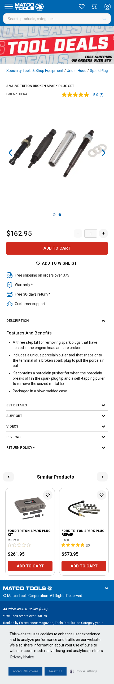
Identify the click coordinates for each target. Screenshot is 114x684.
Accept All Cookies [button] (25, 671)
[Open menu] (8, 6)
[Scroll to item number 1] (54, 214)
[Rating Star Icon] (10, 545)
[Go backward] (10, 153)
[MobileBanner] (57, 45)
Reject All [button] (55, 671)
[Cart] (94, 6)
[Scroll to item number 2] (60, 214)
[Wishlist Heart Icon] (47, 495)
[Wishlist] (81, 6)
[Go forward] (103, 153)
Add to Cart (57, 248)
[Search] (104, 18)
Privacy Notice (22, 657)
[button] (83, 671)
